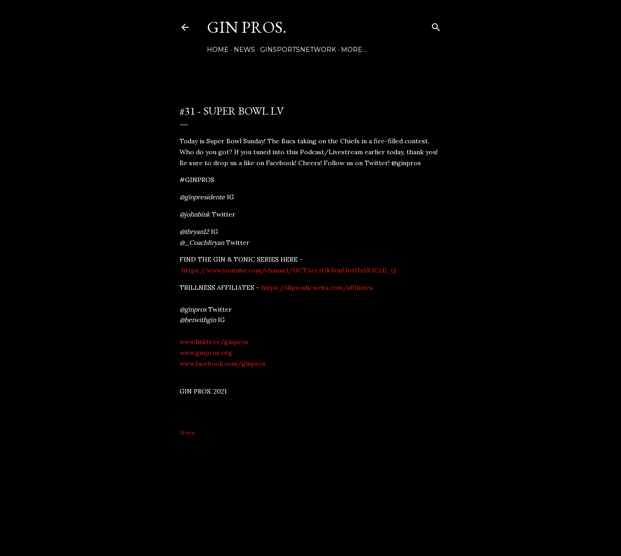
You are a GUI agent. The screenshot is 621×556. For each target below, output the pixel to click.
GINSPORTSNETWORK (298, 49)
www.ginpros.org (206, 353)
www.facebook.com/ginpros (222, 363)
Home (218, 49)
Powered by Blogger (318, 512)
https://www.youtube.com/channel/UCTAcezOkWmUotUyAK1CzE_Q (288, 270)
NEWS (244, 49)
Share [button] (187, 432)
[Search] (436, 25)
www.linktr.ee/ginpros (214, 342)
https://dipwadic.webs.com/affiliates (317, 287)
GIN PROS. (246, 27)
